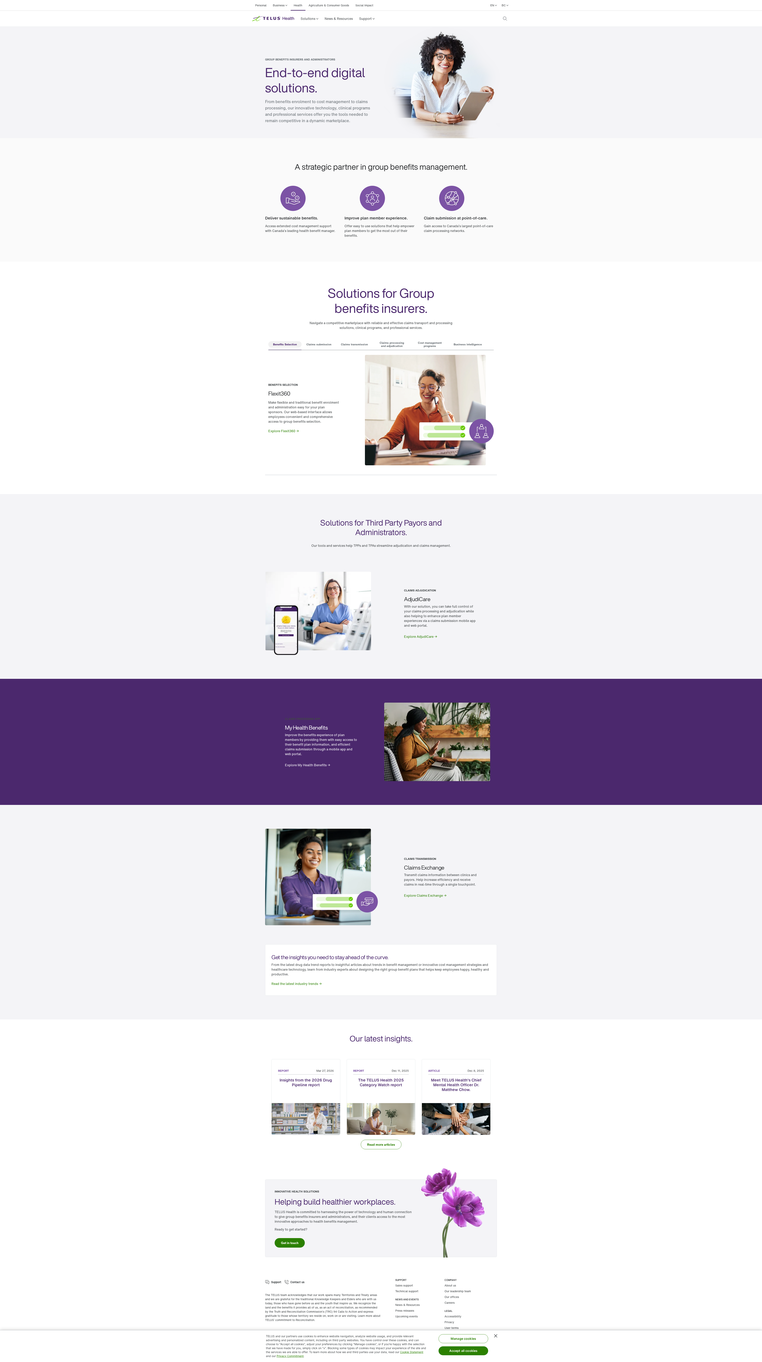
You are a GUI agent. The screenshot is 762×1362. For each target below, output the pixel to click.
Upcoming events (406, 1316)
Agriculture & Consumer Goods (329, 5)
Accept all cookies (463, 1351)
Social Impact (364, 5)
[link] (339, 19)
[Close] (495, 1335)
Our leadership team (457, 1291)
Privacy (449, 1322)
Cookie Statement (411, 1352)
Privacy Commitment (290, 1356)
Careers (449, 1303)
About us (450, 1285)
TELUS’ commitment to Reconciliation (289, 1320)
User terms (451, 1328)
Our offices (451, 1297)
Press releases (404, 1310)
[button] (309, 19)
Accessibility (452, 1316)
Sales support (404, 1285)
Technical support (406, 1291)
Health (298, 5)
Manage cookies (463, 1339)
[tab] (285, 345)
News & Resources (339, 18)
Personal (261, 5)
